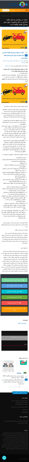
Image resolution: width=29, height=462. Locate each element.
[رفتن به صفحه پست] (14, 367)
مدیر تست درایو (21, 61)
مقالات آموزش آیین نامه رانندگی (9, 61)
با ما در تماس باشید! (20, 395)
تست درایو (8, 66)
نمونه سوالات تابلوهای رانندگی (13, 286)
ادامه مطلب (21, 386)
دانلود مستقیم (6, 10)
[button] (26, 4)
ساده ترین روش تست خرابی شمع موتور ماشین (14, 377)
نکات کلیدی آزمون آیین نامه (13, 297)
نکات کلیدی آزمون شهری (13, 303)
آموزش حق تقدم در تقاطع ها (13, 291)
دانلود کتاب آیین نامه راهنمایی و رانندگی (13, 280)
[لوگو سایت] (16, 4)
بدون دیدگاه (24, 62)
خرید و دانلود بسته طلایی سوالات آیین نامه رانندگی (13, 309)
